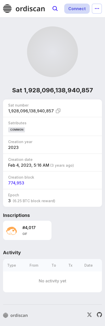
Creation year (20, 142)
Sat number (18, 105)
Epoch (13, 195)
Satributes (17, 123)
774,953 (16, 182)
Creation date (20, 159)
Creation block (21, 177)
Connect (77, 8)
